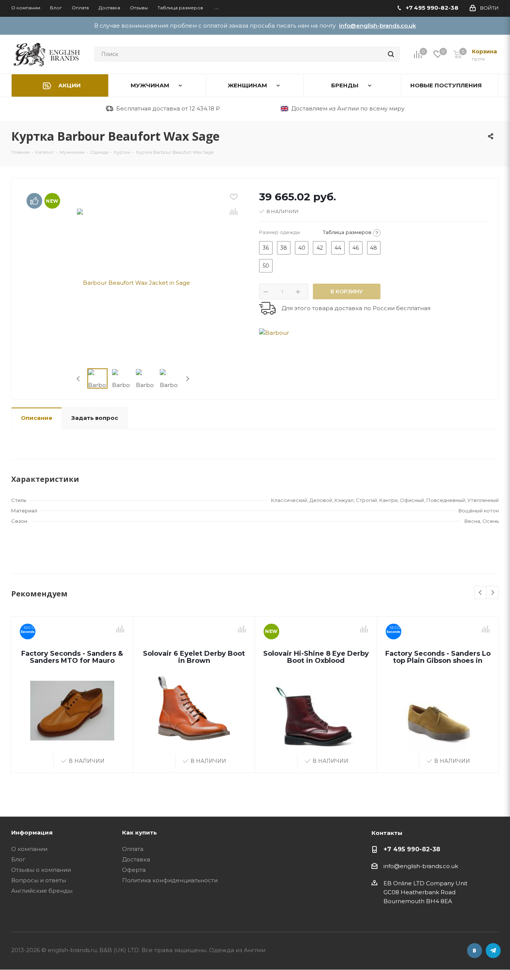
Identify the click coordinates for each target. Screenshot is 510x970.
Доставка (136, 859)
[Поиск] (391, 54)
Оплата (132, 848)
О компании (29, 848)
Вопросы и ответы (38, 880)
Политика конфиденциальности (170, 880)
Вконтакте (474, 950)
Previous (78, 378)
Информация (32, 832)
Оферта (134, 869)
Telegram (493, 950)
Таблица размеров (350, 232)
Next (187, 378)
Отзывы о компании (41, 869)
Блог (18, 859)
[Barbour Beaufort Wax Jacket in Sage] (133, 282)
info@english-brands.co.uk (377, 25)
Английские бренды (41, 890)
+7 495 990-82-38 (411, 849)
